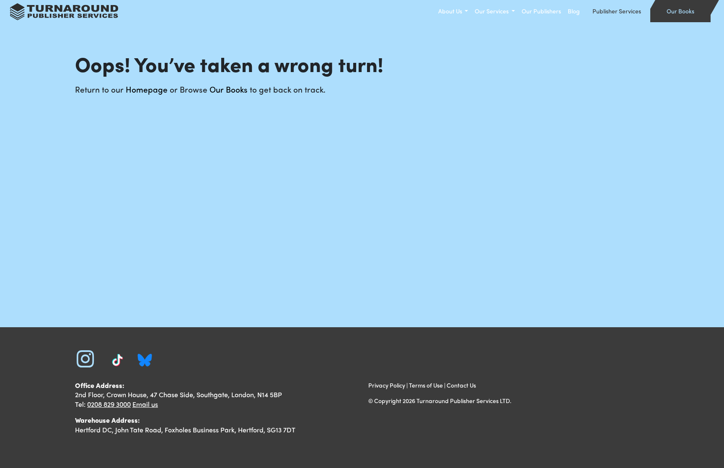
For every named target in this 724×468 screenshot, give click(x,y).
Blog (574, 11)
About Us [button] (450, 11)
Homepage (147, 89)
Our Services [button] (492, 11)
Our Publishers (541, 11)
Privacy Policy (386, 385)
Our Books (680, 11)
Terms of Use (426, 385)
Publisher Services (616, 11)
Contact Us (461, 385)
